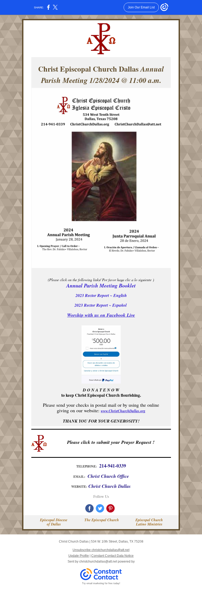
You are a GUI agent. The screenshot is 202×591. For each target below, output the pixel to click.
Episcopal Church (149, 520)
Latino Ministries (149, 524)
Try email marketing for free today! (101, 583)
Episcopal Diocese (53, 520)
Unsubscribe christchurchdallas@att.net (101, 550)
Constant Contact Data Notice (112, 556)
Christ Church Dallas (109, 486)
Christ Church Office (108, 476)
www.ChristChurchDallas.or (122, 411)
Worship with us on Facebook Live (101, 315)
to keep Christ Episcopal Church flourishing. (101, 395)
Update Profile (78, 556)
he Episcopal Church (103, 520)
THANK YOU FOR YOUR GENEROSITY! (101, 421)
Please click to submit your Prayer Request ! (110, 442)
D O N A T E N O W (101, 390)
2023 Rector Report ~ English (101, 295)
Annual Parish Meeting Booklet (101, 285)
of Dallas (54, 524)
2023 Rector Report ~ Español (101, 305)
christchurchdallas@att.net (98, 561)
